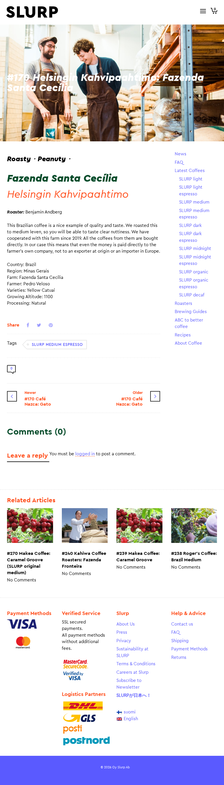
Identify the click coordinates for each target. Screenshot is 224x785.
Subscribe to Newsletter (128, 684)
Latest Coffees (190, 171)
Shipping (180, 641)
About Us (125, 624)
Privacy (123, 641)
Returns (178, 657)
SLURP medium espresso (57, 344)
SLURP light (190, 179)
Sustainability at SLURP (132, 652)
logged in (85, 454)
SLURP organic (193, 272)
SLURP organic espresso (193, 283)
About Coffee (188, 343)
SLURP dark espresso (190, 237)
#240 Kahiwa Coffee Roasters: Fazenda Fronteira (84, 560)
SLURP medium (194, 202)
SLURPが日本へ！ (133, 695)
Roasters (183, 303)
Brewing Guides (191, 312)
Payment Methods (189, 649)
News (180, 154)
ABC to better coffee (189, 323)
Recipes (183, 335)
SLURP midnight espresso (195, 260)
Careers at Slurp (132, 672)
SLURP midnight (195, 248)
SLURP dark (190, 225)
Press (121, 632)
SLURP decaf (191, 295)
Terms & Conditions (135, 664)
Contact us (182, 624)
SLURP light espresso (190, 190)
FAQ (179, 162)
